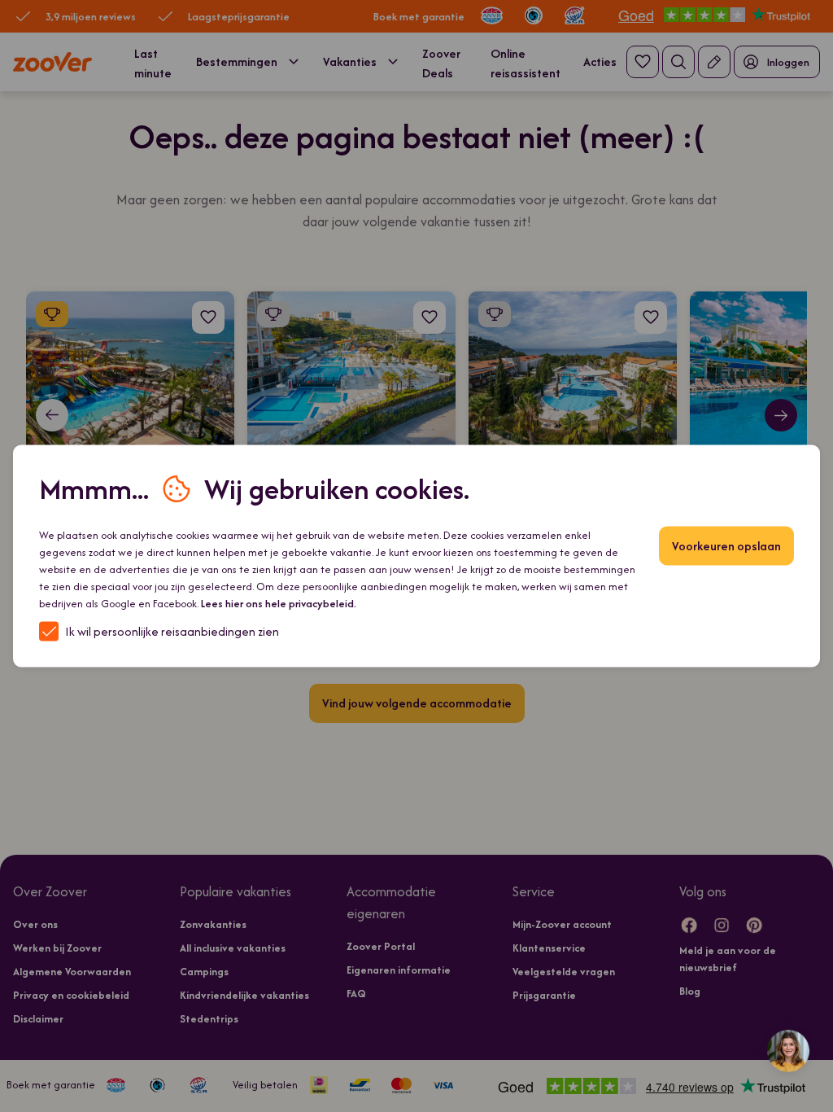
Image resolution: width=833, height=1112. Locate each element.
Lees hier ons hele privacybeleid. (278, 603)
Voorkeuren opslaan (726, 545)
